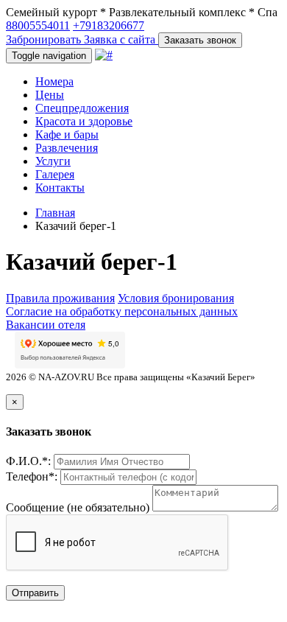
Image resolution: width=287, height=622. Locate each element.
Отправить (35, 592)
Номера (54, 81)
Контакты (60, 187)
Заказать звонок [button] (200, 40)
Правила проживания (60, 298)
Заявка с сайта (121, 39)
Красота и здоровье (83, 121)
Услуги (53, 161)
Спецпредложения (82, 108)
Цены (49, 94)
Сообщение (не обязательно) (77, 507)
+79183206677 (108, 25)
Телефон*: (31, 476)
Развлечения (66, 147)
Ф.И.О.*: (28, 461)
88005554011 (38, 25)
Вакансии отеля (45, 324)
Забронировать (45, 39)
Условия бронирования (176, 298)
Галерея (54, 174)
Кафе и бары (67, 134)
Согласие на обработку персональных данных (122, 311)
